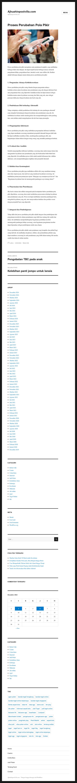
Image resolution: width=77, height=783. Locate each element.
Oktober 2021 (13, 392)
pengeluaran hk (28, 716)
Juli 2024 (12, 305)
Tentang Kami (12, 767)
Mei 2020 (12, 436)
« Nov (18, 628)
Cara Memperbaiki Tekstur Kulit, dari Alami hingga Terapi (26, 563)
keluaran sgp (22, 712)
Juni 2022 (12, 371)
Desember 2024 (14, 292)
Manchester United (14, 716)
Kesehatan (12, 486)
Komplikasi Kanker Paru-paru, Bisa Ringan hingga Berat (26, 561)
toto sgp (38, 736)
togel (10, 494)
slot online (12, 491)
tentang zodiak (49, 724)
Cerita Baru (12, 473)
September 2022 (14, 363)
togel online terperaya (43, 732)
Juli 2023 (12, 337)
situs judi (11, 724)
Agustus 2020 (13, 429)
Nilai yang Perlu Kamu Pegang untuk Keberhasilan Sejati (26, 566)
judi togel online (47, 708)
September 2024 (14, 300)
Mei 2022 (12, 374)
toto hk (31, 736)
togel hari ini (18, 728)
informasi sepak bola (24, 708)
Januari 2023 (13, 353)
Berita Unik (26, 243)
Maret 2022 (12, 379)
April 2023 (12, 345)
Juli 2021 (12, 400)
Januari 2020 (13, 447)
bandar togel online (42, 697)
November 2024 (14, 295)
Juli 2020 (12, 431)
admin (12, 243)
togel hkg (35, 728)
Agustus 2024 (13, 303)
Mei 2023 (12, 342)
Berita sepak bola (14, 705)
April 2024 (12, 313)
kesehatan (32, 712)
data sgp (32, 705)
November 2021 (14, 389)
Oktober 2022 (13, 360)
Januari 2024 (13, 321)
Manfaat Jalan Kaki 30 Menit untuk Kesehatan (23, 558)
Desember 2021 (14, 387)
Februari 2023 (13, 350)
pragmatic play (24, 720)
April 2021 (12, 408)
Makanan (12, 489)
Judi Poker (12, 478)
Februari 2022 (13, 381)
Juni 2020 (12, 434)
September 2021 (14, 395)
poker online (12, 720)
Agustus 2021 (13, 397)
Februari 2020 (13, 444)
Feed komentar (13, 522)
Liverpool (41, 712)
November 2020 (14, 421)
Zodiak (45, 736)
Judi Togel (36, 708)
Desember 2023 (14, 324)
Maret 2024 (12, 316)
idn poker (11, 708)
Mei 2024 (12, 311)
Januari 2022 (13, 384)
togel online (12, 732)
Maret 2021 (12, 410)
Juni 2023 (12, 339)
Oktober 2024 (13, 298)
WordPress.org (13, 525)
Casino (11, 470)
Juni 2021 (12, 402)
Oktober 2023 (13, 329)
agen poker (12, 697)
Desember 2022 (14, 355)
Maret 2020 (12, 442)
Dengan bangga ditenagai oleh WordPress (31, 777)
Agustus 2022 (13, 366)
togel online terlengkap (26, 732)
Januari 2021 (13, 415)
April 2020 (12, 439)
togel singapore (22, 736)
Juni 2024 (12, 308)
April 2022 (12, 376)
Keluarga (12, 483)
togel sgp (11, 736)
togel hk (26, 728)
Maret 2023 (12, 347)
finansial (11, 475)
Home (10, 749)
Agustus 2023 (13, 334)
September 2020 (14, 426)
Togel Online (13, 496)
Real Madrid (35, 720)
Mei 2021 (12, 405)
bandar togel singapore (38, 701)
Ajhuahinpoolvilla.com (22, 11)
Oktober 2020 (13, 423)
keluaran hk (12, 712)
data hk (24, 705)
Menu (65, 12)
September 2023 (14, 332)
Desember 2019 (14, 450)
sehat (43, 720)
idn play (48, 705)
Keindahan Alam (14, 481)
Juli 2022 (12, 368)
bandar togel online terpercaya (18, 701)
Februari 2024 (13, 319)
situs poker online (22, 724)
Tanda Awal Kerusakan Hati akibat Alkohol (22, 568)
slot (31, 724)
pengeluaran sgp (41, 716)
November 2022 (14, 358)
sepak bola (50, 720)
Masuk (11, 517)
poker (51, 716)
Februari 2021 (13, 413)
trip (10, 499)
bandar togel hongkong (25, 697)
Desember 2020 (14, 418)
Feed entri (12, 520)
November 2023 (14, 326)
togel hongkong (45, 728)
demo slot (40, 705)
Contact (10, 771)
